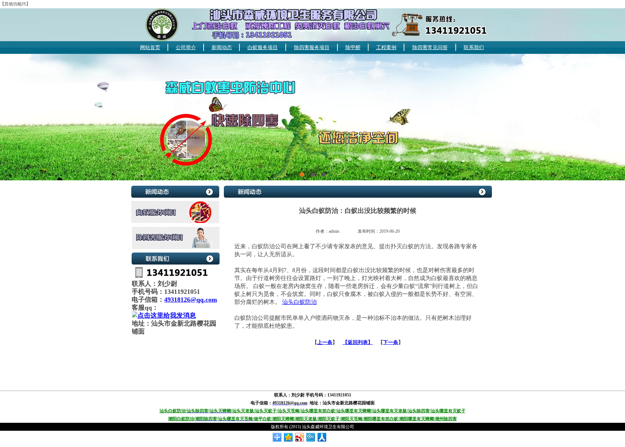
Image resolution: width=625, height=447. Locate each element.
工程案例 (386, 47)
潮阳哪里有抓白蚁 (380, 418)
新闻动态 (222, 47)
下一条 (390, 342)
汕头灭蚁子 (266, 410)
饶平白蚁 (262, 418)
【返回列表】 (358, 342)
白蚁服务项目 (262, 47)
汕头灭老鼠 (243, 410)
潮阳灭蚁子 (329, 418)
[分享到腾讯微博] (310, 437)
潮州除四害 (446, 418)
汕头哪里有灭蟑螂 (353, 410)
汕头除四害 (419, 410)
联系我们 (474, 47)
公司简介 (186, 47)
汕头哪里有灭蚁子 (448, 410)
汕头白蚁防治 (299, 302)
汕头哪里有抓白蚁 (318, 410)
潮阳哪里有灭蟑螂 (416, 418)
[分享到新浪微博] (299, 437)
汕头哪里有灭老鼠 (389, 410)
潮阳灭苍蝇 (351, 418)
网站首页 (150, 47)
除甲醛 (353, 47)
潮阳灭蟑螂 (283, 418)
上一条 (324, 342)
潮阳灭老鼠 (306, 418)
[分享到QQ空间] (288, 437)
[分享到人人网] (322, 437)
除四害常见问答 (430, 47)
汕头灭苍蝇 (288, 410)
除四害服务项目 (311, 47)
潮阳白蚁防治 (181, 418)
